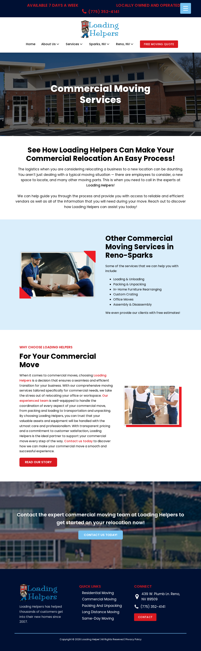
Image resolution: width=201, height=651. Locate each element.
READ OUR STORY (38, 462)
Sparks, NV (97, 44)
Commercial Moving (99, 599)
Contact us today (78, 441)
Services (72, 44)
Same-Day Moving (98, 618)
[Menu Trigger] (185, 8)
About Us (48, 44)
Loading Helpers (100, 185)
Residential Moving (98, 593)
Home (30, 44)
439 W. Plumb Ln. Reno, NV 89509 (161, 597)
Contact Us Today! (100, 535)
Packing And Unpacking (102, 605)
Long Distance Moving (100, 612)
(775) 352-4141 (153, 606)
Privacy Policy (133, 639)
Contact (145, 617)
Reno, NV (123, 44)
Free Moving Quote (159, 44)
